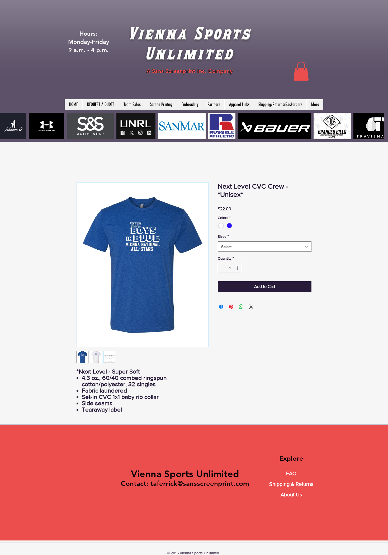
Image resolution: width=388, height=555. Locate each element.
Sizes (223, 236)
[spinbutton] (230, 268)
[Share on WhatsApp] (241, 307)
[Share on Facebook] (221, 307)
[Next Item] (371, 126)
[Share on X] (251, 307)
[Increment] (238, 268)
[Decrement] (222, 268)
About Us (291, 494)
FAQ (291, 473)
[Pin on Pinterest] (231, 307)
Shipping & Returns (291, 484)
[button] (301, 71)
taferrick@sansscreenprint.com (199, 483)
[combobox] (264, 246)
